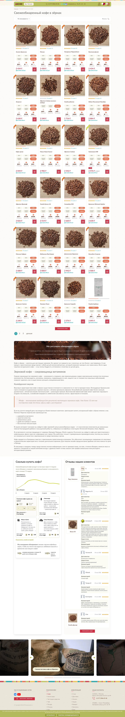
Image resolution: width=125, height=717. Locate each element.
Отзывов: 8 (25, 98)
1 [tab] (21, 46)
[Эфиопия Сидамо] (74, 135)
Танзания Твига (44, 304)
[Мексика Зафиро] (26, 237)
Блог (73, 709)
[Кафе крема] (26, 135)
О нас (74, 694)
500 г (26, 55)
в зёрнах (33, 59)
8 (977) (53, 4)
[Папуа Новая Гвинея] (50, 135)
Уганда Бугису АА (45, 204)
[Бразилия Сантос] (26, 287)
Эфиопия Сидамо (69, 151)
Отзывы (49, 707)
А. (86, 468)
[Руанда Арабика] (99, 287)
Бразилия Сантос (21, 304)
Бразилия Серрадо (70, 304)
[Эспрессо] (26, 85)
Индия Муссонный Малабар (97, 102)
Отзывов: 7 (73, 250)
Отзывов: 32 (74, 48)
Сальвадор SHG (69, 204)
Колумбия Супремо (94, 254)
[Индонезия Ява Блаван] (50, 237)
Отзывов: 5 (98, 200)
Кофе (49, 694)
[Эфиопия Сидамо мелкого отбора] (50, 85)
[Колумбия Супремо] (99, 237)
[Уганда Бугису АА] (50, 187)
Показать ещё (87, 631)
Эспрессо (18, 102)
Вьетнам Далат (94, 52)
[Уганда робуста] (74, 85)
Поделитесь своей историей (24, 539)
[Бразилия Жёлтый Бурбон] (99, 187)
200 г (19, 55)
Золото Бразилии (21, 52)
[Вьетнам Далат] (99, 35)
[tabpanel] (62, 657)
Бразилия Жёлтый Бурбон (97, 204)
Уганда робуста (69, 102)
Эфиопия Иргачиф (21, 204)
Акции (74, 702)
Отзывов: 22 (98, 48)
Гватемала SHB (93, 151)
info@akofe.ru (72, 4)
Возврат (74, 704)
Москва (42, 52)
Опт (48, 709)
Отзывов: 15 (26, 48)
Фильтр (104, 18)
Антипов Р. (88, 521)
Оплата (74, 699)
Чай (48, 702)
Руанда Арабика (93, 304)
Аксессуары (51, 696)
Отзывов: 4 (49, 250)
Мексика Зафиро (21, 254)
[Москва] (50, 35)
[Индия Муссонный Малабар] (99, 85)
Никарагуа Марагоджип (71, 52)
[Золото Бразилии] (26, 35)
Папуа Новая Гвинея (46, 151)
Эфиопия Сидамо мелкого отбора (48, 101)
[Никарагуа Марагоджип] (74, 35)
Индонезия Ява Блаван (47, 254)
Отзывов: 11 (50, 48)
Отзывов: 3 (73, 98)
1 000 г (33, 55)
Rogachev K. (89, 491)
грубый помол (26, 59)
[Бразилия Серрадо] (74, 287)
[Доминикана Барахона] (74, 237)
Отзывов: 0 (49, 98)
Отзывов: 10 (98, 98)
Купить (34, 69)
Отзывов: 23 (50, 300)
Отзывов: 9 (25, 300)
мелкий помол (19, 59)
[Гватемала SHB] (99, 135)
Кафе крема (19, 151)
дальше (29, 333)
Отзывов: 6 (49, 148)
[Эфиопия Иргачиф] (26, 187)
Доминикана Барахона (71, 254)
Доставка (75, 696)
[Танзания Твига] (50, 287)
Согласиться (50, 715)
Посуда (49, 704)
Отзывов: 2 (49, 200)
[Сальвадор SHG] (74, 187)
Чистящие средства (53, 699)
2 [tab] (31, 46)
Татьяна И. (88, 552)
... (35, 530)
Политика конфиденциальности (68, 715)
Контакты (75, 707)
